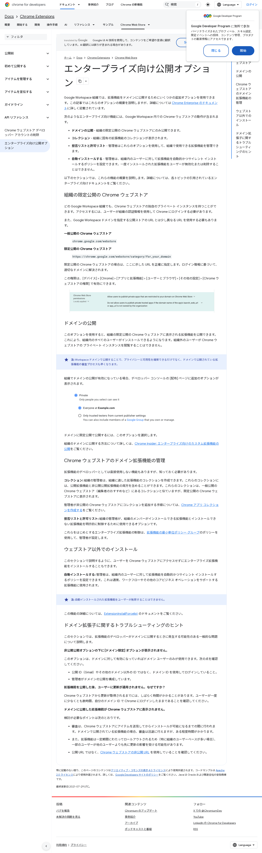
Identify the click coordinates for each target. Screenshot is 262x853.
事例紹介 (93, 4)
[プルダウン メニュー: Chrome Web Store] (150, 24)
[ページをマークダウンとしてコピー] (80, 81)
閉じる (216, 51)
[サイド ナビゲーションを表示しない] (46, 846)
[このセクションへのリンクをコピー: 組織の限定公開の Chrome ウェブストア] (152, 195)
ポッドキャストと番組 (138, 829)
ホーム (68, 57)
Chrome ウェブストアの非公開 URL (124, 752)
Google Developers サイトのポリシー (136, 774)
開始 (243, 51)
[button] (22, 53)
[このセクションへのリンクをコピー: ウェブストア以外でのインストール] (141, 550)
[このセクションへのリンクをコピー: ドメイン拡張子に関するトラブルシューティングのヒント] (187, 625)
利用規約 (61, 844)
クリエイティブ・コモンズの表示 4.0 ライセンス (138, 770)
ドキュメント (67, 4)
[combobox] (182, 4)
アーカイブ (131, 823)
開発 (37, 24)
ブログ (110, 4)
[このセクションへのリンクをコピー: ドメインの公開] (100, 323)
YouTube (198, 817)
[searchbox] (26, 37)
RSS (195, 829)
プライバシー (79, 844)
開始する (22, 24)
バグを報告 (63, 810)
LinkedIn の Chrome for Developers (214, 823)
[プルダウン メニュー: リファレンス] (94, 24)
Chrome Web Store (132, 24)
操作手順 (52, 24)
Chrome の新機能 (132, 4)
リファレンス (82, 24)
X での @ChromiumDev (207, 810)
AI (65, 24)
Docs (9, 16)
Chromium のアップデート (141, 810)
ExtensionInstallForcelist (121, 614)
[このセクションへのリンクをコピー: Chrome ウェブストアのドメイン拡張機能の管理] (169, 461)
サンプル (108, 24)
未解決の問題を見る (68, 817)
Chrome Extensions (37, 16)
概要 (7, 24)
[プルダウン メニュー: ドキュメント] (80, 4)
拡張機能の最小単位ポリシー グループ (173, 533)
